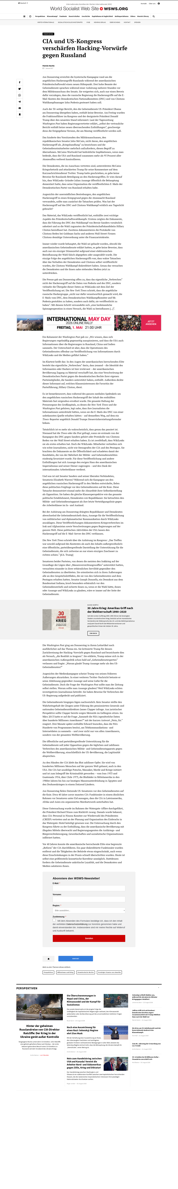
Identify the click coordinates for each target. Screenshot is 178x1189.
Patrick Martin (48, 65)
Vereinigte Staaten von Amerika (109, 972)
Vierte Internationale (45, 22)
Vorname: (57, 895)
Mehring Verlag (100, 22)
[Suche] (154, 17)
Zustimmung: (59, 917)
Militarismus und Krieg (65, 972)
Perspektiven (48, 972)
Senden (89, 938)
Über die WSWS (115, 22)
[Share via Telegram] (19, 101)
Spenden (137, 22)
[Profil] (159, 4)
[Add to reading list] (19, 114)
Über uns (152, 3)
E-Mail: (56, 883)
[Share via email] (19, 108)
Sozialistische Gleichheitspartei (70, 22)
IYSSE (88, 22)
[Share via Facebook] (19, 82)
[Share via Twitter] (19, 89)
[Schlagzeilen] (30, 17)
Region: (56, 906)
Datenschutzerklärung (77, 924)
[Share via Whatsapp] (19, 95)
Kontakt (144, 3)
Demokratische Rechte (86, 972)
